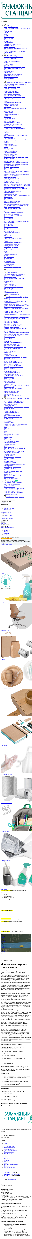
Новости (6, 1161)
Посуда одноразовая (9, 1149)
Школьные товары (9, 1152)
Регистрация (7, 512)
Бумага (5, 1143)
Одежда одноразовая (9, 1147)
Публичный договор (9, 1167)
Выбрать (3, 937)
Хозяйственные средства (10, 1150)
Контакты (6, 1160)
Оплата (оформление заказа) (11, 1164)
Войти (2, 512)
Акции (5, 1163)
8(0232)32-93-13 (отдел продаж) (12, 1174)
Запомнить (5, 520)
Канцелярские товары (9, 1146)
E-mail (2, 514)
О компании (7, 1158)
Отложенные (7, 509)
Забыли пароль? (9, 515)
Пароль (3, 515)
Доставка (6, 1166)
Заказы (5, 507)
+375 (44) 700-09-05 (9, 1172)
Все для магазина (8, 1144)
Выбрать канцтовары (6, 544)
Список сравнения (9, 508)
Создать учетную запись (7, 518)
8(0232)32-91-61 (8, 1175)
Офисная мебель (8, 1153)
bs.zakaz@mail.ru (12, 1179)
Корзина (3, 527)
